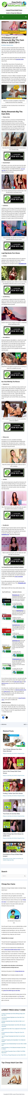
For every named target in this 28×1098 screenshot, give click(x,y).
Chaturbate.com (16, 640)
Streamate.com (15, 594)
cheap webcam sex (19, 971)
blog (20, 996)
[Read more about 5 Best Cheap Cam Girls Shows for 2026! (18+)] (14, 825)
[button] (26, 17)
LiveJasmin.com (16, 624)
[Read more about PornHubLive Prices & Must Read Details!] (14, 847)
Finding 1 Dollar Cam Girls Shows (13, 793)
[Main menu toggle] (2, 17)
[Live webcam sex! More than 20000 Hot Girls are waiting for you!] (11, 1076)
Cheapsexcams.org (16, 659)
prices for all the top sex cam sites (12, 990)
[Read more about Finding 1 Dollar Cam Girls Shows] (14, 785)
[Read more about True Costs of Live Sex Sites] (14, 805)
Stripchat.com (19, 610)
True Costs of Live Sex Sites (11, 813)
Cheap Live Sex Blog (7, 753)
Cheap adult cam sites (7, 858)
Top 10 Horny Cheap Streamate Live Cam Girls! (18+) (13, 1055)
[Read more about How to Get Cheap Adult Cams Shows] (14, 763)
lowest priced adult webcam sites (12, 949)
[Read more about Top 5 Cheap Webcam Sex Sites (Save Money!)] (14, 740)
